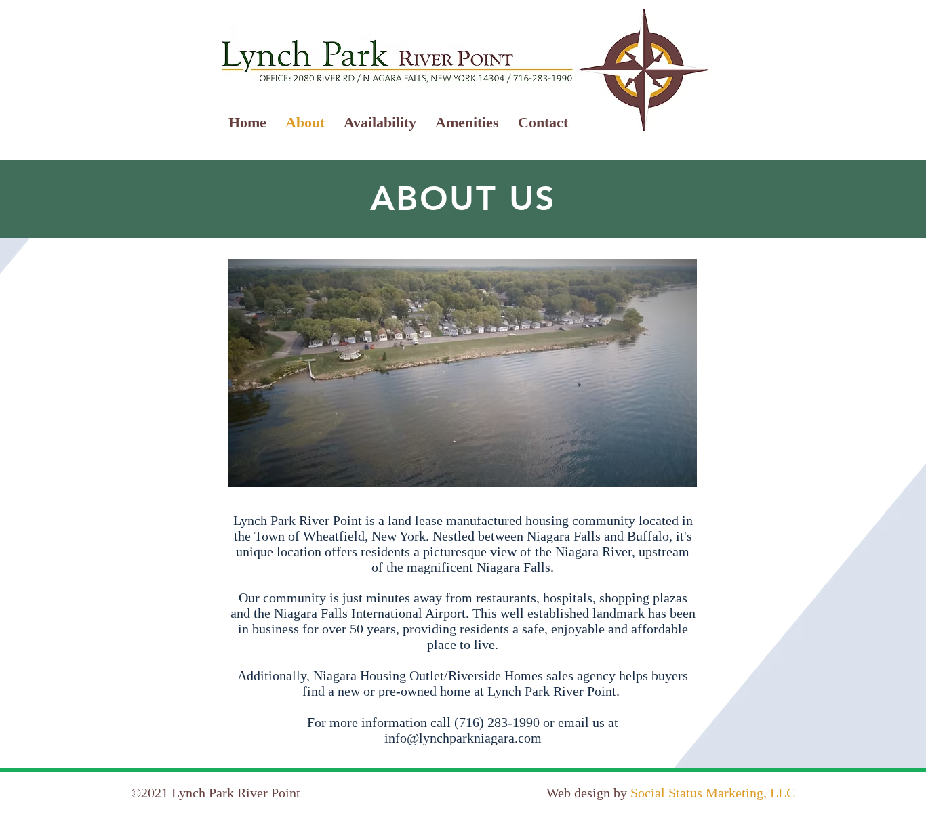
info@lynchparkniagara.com (463, 737)
